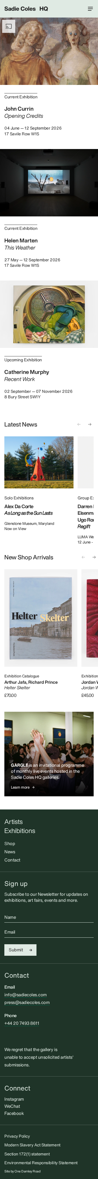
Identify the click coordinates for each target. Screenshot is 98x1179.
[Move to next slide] (90, 424)
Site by (22, 1171)
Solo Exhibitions (18, 497)
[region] (49, 490)
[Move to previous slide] (79, 424)
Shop (9, 843)
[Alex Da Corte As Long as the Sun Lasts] (39, 462)
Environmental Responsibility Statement (41, 1163)
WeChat (12, 1106)
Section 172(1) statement (27, 1154)
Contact (12, 860)
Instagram (14, 1099)
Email (9, 932)
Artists (13, 821)
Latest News (20, 424)
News (9, 851)
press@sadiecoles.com (27, 1002)
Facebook (14, 1113)
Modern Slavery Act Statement (32, 1145)
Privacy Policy (17, 1136)
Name (10, 917)
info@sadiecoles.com (25, 994)
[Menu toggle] (90, 8)
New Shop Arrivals (28, 557)
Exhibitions (19, 830)
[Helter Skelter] (40, 618)
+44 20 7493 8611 (21, 1023)
